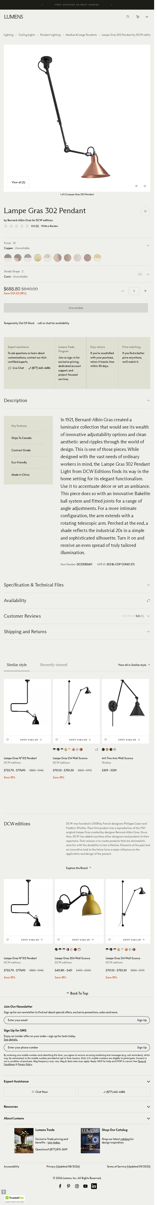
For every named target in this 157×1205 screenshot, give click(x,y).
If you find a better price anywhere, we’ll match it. (133, 357)
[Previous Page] (137, 186)
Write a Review (49, 226)
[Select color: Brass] (65, 749)
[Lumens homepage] (14, 17)
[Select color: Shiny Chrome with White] (69, 749)
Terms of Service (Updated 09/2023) (128, 1166)
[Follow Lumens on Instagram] (77, 1186)
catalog (125, 1139)
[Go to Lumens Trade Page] (24, 1140)
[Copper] (58, 258)
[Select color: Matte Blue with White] (62, 749)
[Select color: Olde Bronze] (111, 749)
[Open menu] (147, 17)
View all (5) (18, 182)
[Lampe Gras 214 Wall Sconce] (76, 702)
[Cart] (138, 17)
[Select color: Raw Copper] (81, 749)
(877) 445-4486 (41, 367)
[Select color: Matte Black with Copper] (58, 749)
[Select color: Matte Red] (75, 949)
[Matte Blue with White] (28, 258)
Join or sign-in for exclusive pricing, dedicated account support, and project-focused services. (69, 368)
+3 (96, 749)
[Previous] (42, 5)
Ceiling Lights (27, 34)
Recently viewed (53, 664)
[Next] (112, 5)
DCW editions (44, 220)
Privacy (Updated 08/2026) (63, 1166)
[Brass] (38, 258)
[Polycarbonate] (78, 258)
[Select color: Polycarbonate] (77, 749)
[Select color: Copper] (73, 749)
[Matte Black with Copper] (18, 258)
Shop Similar (29, 740)
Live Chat (18, 367)
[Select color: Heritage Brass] (107, 749)
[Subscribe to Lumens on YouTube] (85, 1186)
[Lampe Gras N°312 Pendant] (27, 702)
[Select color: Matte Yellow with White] (79, 949)
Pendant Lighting (50, 34)
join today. (54, 1142)
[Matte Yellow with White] (97, 258)
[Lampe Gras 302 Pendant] (77, 118)
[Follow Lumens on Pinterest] (68, 1186)
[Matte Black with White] (8, 258)
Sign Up (142, 1020)
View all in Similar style (132, 664)
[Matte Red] (87, 258)
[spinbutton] (134, 291)
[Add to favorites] (145, 212)
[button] (16, 226)
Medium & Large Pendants (81, 34)
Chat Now (41, 1091)
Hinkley (106, 762)
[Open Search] (128, 17)
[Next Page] (144, 186)
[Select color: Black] (103, 749)
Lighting (8, 34)
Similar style (17, 664)
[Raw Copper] (68, 258)
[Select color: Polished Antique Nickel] (114, 749)
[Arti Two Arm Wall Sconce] (125, 702)
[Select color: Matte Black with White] (54, 749)
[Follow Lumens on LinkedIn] (94, 1186)
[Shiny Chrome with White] (48, 258)
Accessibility (11, 1166)
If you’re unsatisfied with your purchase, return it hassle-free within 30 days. (102, 359)
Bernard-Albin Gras (19, 220)
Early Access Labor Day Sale (77, 5)
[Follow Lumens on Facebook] (60, 1186)
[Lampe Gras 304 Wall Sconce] (79, 903)
